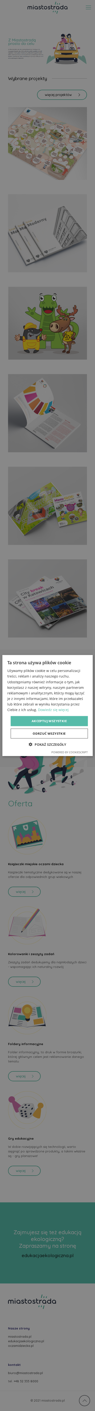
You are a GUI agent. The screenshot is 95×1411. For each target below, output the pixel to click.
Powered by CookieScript (69, 752)
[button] (47, 744)
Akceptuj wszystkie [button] (49, 721)
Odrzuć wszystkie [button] (49, 733)
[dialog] (47, 705)
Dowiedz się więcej (53, 709)
